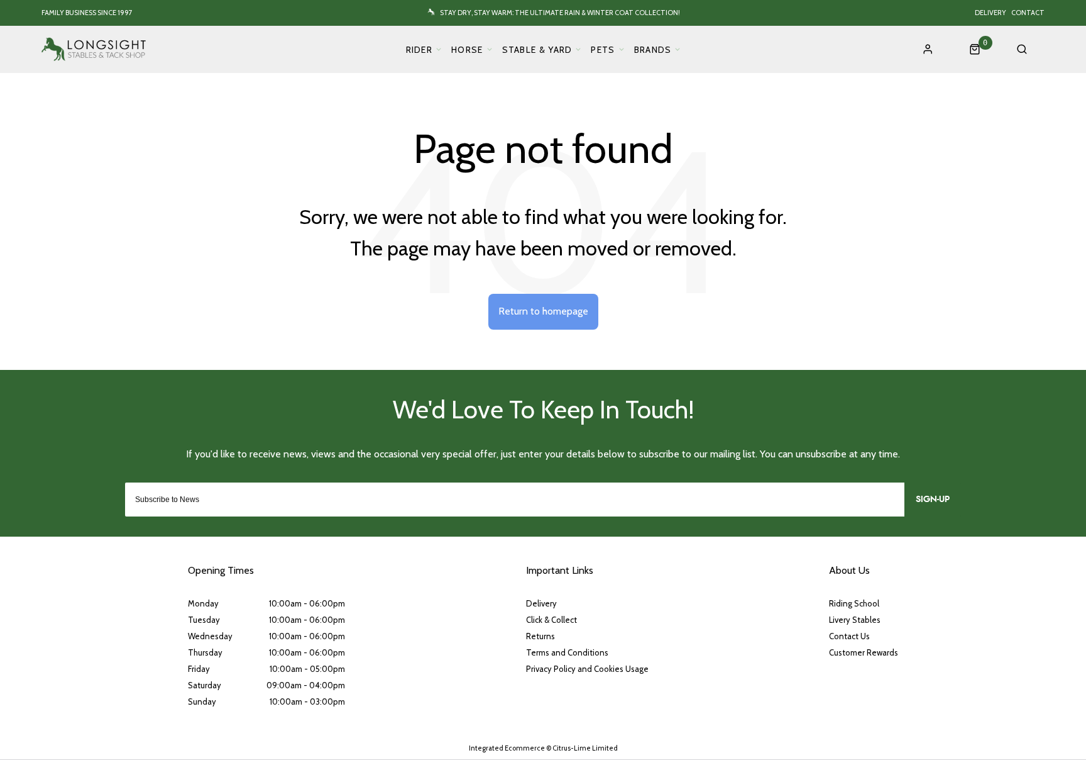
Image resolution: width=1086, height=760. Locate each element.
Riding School (854, 603)
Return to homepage (543, 311)
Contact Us (849, 636)
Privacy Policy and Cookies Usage (587, 669)
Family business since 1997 (87, 12)
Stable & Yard (537, 49)
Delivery (990, 12)
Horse (467, 49)
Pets (603, 49)
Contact (1028, 12)
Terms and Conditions (567, 652)
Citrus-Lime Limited (585, 748)
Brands (653, 49)
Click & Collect (551, 620)
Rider (419, 49)
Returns (540, 636)
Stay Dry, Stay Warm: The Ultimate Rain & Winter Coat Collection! (560, 12)
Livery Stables (854, 620)
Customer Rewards (863, 652)
